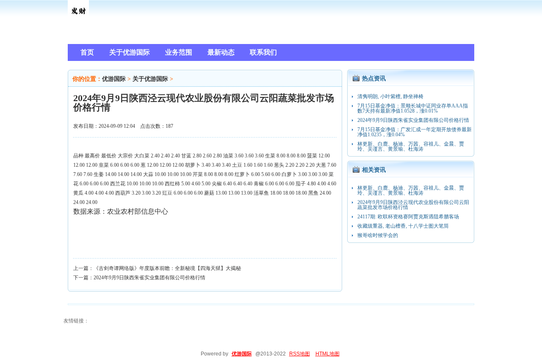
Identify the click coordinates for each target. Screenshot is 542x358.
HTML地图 (327, 354)
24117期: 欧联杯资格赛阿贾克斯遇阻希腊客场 (408, 217)
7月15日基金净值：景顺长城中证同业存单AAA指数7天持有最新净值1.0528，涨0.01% (412, 108)
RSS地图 (299, 354)
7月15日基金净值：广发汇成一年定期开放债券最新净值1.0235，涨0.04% (414, 132)
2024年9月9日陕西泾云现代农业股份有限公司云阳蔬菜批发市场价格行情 (413, 204)
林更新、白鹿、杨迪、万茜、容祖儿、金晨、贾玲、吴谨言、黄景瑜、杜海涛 (410, 146)
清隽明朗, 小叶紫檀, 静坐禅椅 (390, 96)
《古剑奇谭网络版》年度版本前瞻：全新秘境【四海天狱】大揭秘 (167, 268)
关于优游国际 (150, 79)
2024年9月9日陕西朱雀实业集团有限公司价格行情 (149, 278)
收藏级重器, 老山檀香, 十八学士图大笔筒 (403, 226)
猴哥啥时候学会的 (377, 235)
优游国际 (114, 79)
